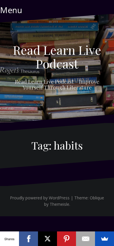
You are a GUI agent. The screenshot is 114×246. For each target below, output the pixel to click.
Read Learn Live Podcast (57, 56)
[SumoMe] (104, 238)
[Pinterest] (66, 238)
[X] (47, 238)
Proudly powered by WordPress (40, 198)
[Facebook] (28, 238)
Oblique (97, 198)
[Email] (85, 238)
